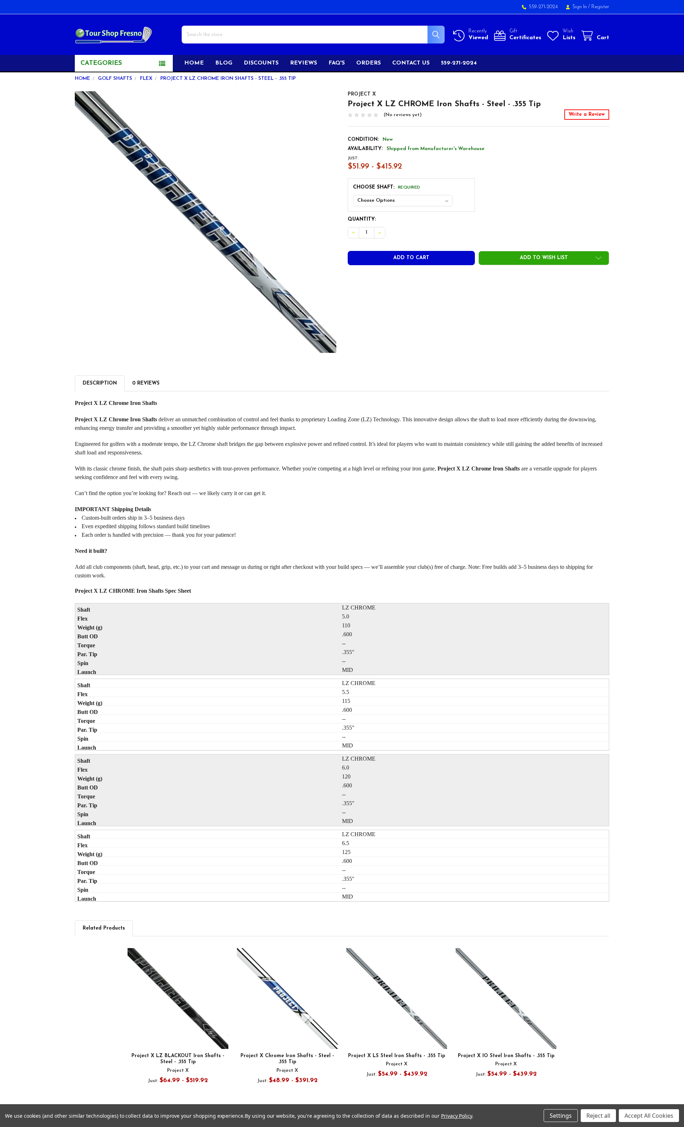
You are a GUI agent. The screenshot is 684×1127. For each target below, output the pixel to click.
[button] (543, 258)
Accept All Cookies (649, 1116)
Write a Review (587, 114)
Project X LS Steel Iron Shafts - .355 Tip (396, 1056)
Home (194, 63)
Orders (368, 63)
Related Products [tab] (104, 928)
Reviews (303, 63)
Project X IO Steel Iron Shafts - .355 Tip (506, 1056)
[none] (205, 222)
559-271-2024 (459, 63)
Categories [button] (101, 63)
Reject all (598, 1116)
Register (600, 7)
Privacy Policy (456, 1115)
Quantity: (362, 219)
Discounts (261, 63)
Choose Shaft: (386, 187)
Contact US (411, 63)
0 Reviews (146, 383)
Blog (223, 63)
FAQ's (336, 63)
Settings (561, 1116)
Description (100, 383)
